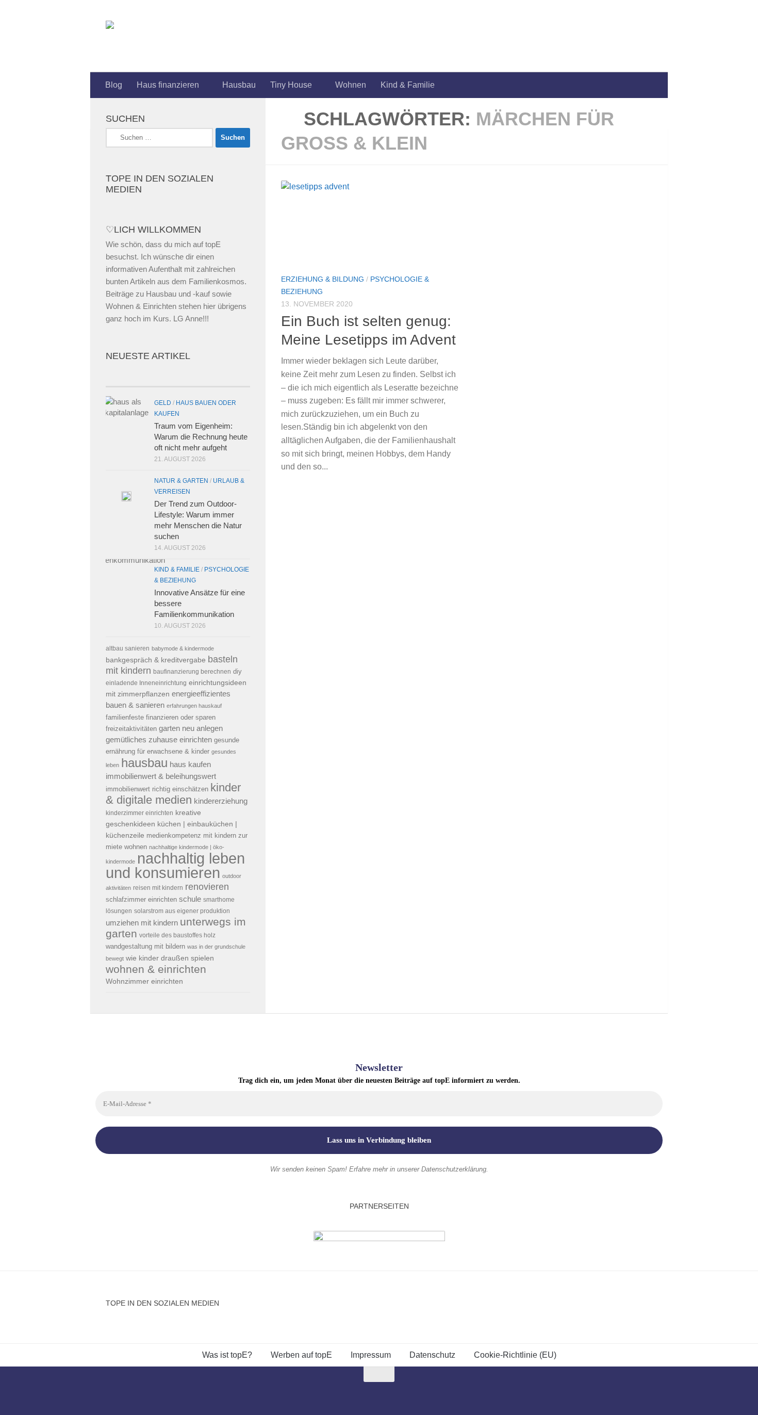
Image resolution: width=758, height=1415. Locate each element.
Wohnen (350, 84)
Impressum (371, 1355)
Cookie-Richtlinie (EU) (515, 1355)
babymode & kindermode (183, 648)
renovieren (207, 887)
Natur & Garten (181, 480)
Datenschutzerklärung (453, 1169)
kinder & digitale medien (173, 793)
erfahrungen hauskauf (194, 706)
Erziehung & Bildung (322, 279)
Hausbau (239, 84)
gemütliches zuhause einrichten (159, 740)
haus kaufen (190, 764)
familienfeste (125, 717)
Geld (162, 402)
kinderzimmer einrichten (139, 812)
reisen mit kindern (158, 887)
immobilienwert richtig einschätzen (157, 789)
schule (190, 899)
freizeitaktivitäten (131, 729)
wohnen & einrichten (156, 969)
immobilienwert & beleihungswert (161, 776)
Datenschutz (432, 1355)
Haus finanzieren (168, 84)
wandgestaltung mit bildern (145, 946)
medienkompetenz (173, 835)
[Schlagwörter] (214, 376)
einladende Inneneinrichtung (146, 682)
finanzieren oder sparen (181, 717)
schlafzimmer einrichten (141, 899)
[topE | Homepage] (133, 36)
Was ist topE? (227, 1355)
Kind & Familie (408, 84)
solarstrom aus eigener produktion (182, 910)
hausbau (144, 763)
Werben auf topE (301, 1355)
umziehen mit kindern (142, 922)
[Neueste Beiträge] (142, 376)
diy (237, 671)
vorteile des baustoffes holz (177, 935)
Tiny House (291, 84)
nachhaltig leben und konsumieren (175, 865)
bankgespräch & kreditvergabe (156, 660)
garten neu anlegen (191, 728)
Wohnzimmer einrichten (144, 981)
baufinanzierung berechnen (192, 671)
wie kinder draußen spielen (170, 958)
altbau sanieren (128, 648)
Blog (113, 84)
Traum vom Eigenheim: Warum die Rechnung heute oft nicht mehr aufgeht (201, 436)
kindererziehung (221, 801)
